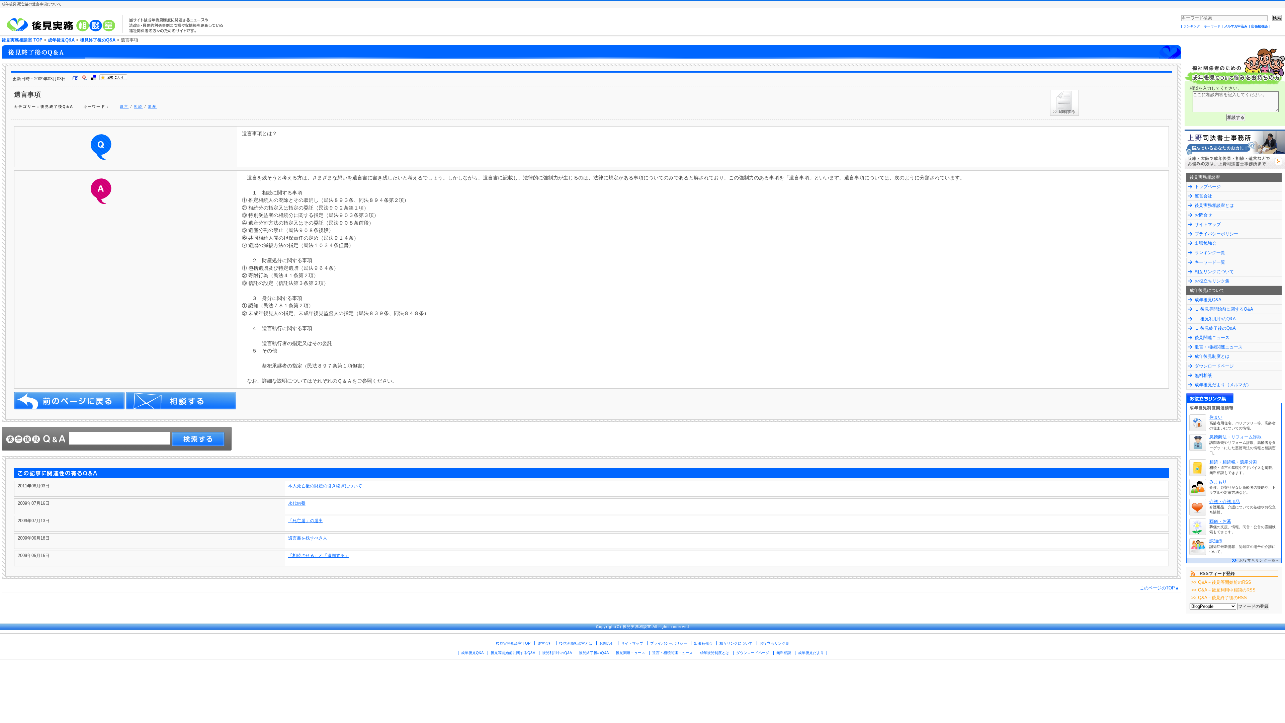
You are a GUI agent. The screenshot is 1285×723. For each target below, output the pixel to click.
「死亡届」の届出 (305, 520)
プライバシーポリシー (1216, 233)
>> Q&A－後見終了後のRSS (1219, 597)
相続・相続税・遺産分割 (1233, 462)
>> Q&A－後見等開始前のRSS (1221, 582)
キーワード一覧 (1210, 262)
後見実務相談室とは (1214, 205)
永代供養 (297, 503)
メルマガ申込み (1236, 26)
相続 (138, 106)
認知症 (1215, 541)
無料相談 (1203, 375)
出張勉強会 (1259, 26)
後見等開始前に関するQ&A (513, 653)
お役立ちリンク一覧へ (1259, 560)
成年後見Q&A (61, 40)
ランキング (1191, 26)
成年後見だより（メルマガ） (1223, 384)
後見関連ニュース (1212, 337)
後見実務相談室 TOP (22, 40)
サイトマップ (1208, 224)
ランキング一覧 (1210, 252)
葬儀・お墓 (1220, 521)
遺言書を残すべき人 (307, 538)
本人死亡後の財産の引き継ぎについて (325, 485)
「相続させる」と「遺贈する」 (318, 555)
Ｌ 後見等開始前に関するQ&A (1224, 309)
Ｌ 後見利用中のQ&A (1215, 318)
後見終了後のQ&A (97, 40)
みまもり (1218, 481)
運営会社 (1203, 195)
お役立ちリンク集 (1212, 281)
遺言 (124, 106)
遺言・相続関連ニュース (1219, 346)
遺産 (152, 106)
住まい (1215, 417)
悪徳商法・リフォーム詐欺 (1235, 436)
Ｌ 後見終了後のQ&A (1215, 328)
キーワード (1212, 26)
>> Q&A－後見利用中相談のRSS (1223, 589)
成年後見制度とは (1212, 356)
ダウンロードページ (1214, 366)
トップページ (1208, 186)
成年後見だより (811, 653)
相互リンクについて (1214, 271)
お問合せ (1203, 215)
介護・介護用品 (1224, 501)
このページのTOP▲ (1159, 587)
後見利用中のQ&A (557, 653)
